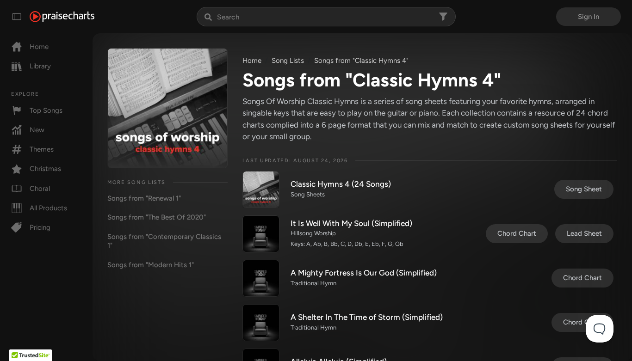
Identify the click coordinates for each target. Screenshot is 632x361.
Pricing (40, 227)
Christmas (45, 169)
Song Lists (288, 60)
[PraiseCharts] (62, 16)
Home (39, 47)
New (37, 130)
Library (40, 66)
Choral (40, 188)
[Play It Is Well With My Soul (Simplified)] (261, 234)
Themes (42, 149)
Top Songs (46, 110)
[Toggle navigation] (16, 16)
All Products (48, 208)
